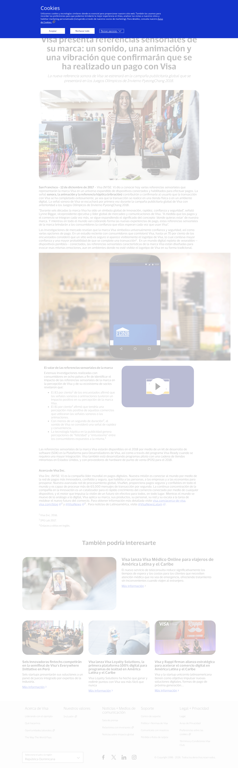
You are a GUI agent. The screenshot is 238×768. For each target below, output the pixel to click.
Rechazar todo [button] (82, 30)
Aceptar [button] (53, 30)
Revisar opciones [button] (109, 30)
